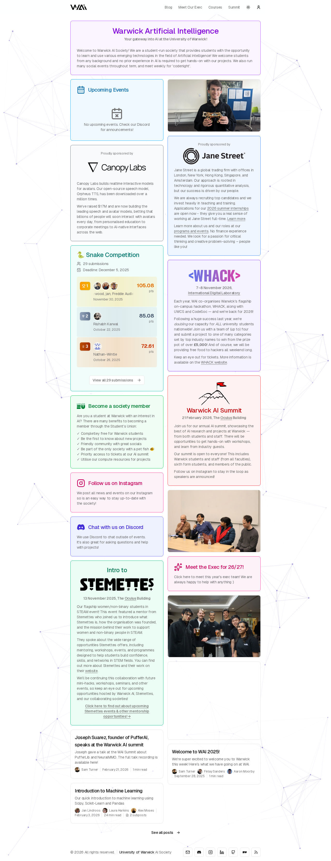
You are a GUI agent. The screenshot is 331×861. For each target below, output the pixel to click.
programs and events (191, 231)
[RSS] (256, 852)
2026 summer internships (228, 208)
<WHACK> (214, 275)
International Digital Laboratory (214, 293)
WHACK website (214, 362)
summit (234, 7)
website (91, 671)
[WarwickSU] (244, 852)
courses (215, 7)
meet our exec (190, 7)
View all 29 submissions (113, 380)
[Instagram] (210, 852)
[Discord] (199, 852)
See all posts (165, 832)
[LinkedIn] (222, 852)
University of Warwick (136, 852)
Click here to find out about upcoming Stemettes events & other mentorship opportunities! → (117, 711)
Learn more (236, 219)
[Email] (187, 852)
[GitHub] (233, 852)
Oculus (130, 598)
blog (168, 7)
